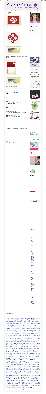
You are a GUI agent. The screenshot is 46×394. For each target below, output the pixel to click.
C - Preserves (30, 331)
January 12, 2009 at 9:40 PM (14, 115)
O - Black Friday (13, 348)
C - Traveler (16, 335)
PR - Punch (11, 378)
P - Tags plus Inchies (28, 366)
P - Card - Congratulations (12, 360)
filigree (21, 343)
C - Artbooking (26, 320)
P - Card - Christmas (33, 359)
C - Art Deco (13, 320)
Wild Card (24, 387)
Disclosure (31, 10)
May (31, 232)
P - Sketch (12, 366)
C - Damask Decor (28, 323)
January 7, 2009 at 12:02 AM (14, 92)
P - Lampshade (33, 364)
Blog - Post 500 (10, 319)
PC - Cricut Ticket (10, 369)
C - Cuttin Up (24, 323)
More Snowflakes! (32, 249)
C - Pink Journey (14, 331)
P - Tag (24, 366)
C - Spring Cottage (28, 333)
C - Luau (10, 328)
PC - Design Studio (36, 369)
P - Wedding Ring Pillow (23, 367)
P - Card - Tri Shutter (24, 362)
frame (24, 343)
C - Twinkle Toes (20, 335)
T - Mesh (23, 385)
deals (26, 340)
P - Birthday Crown (25, 358)
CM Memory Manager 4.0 (25, 339)
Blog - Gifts (7, 319)
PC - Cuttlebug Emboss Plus (31, 369)
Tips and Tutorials (24, 10)
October (32, 226)
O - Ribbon (11, 355)
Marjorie (9, 111)
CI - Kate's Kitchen (11, 338)
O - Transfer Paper (31, 356)
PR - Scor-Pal (36, 378)
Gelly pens (30, 343)
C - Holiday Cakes (37, 326)
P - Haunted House (18, 364)
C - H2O (10, 326)
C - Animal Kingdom (9, 320)
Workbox (27, 387)
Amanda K (9, 115)
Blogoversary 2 (28, 319)
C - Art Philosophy (22, 320)
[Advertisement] (17, 135)
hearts (39, 345)
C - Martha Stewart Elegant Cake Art (35, 328)
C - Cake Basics (36, 321)
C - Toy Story (13, 335)
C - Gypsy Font (32, 325)
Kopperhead (9, 92)
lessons (30, 346)
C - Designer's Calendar (33, 323)
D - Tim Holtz (22, 340)
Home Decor (16, 346)
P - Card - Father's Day (30, 360)
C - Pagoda (17, 330)
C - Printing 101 (34, 331)
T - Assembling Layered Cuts (28, 382)
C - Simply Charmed (27, 332)
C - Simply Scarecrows (32, 332)
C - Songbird (18, 333)
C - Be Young (14, 321)
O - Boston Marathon (24, 348)
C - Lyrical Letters (14, 328)
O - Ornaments (23, 354)
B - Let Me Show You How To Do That (18, 318)
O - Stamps (12, 356)
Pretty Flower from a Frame (32, 238)
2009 (31, 222)
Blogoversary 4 (37, 319)
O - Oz (27, 354)
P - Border (29, 358)
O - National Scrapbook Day (26, 353)
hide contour (8, 346)
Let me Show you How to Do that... (36, 346)
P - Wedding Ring (18, 367)
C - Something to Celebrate (13, 333)
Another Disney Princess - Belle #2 (32, 301)
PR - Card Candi (19, 372)
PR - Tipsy (28, 380)
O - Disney (21, 350)
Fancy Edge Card (32, 303)
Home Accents (12, 346)
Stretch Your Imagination (16, 382)
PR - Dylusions (7, 374)
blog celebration (14, 319)
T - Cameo (32, 382)
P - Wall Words (10, 367)
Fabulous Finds (12, 343)
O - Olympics (9, 354)
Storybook (11, 382)
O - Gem (33, 351)
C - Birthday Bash (24, 321)
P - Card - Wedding (35, 362)
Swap (20, 382)
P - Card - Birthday (26, 359)
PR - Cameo (14, 372)
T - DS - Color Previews (29, 383)
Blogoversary (24, 319)
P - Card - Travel (19, 362)
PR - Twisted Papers (36, 380)
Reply (8, 94)
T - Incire (16, 385)
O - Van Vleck (37, 356)
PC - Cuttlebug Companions (25, 369)
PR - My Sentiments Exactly (10, 377)
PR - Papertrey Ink (26, 377)
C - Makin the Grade (19, 328)
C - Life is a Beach (32, 327)
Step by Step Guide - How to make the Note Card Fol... (32, 288)
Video (9, 387)
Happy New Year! (32, 305)
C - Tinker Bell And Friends (9, 335)
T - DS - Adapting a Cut (10, 383)
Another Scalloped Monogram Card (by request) (32, 276)
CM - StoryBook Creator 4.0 (31, 338)
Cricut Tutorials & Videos (14, 10)
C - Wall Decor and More (30, 335)
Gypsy (29, 344)
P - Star (18, 366)
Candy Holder (32, 257)
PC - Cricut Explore (16, 368)
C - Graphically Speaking (27, 325)
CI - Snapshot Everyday (20, 338)
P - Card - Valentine (29, 362)
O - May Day (14, 353)
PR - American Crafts (17, 371)
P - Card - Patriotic (17, 361)
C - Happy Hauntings (29, 326)
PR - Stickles (20, 379)
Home (6, 10)
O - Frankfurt (20, 351)
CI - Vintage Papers (25, 338)
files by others (18, 343)
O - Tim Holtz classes (26, 356)
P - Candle (37, 358)
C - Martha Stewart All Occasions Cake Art (26, 328)
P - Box (35, 358)
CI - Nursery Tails (16, 338)
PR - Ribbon (21, 378)
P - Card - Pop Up (22, 361)
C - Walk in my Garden (25, 335)
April (31, 233)
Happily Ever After (36, 345)
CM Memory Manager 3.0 (20, 339)
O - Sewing (26, 355)
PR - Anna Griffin (23, 371)
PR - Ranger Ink (17, 378)
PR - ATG (30, 371)
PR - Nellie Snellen (16, 377)
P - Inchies (27, 364)
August (32, 229)
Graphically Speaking (14, 344)
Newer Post (7, 141)
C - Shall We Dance (23, 332)
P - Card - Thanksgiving (14, 362)
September (32, 227)
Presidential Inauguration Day (32, 263)
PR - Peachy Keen (32, 377)
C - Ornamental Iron (13, 330)
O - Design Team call (17, 350)
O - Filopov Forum (35, 350)
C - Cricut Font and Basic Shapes (9, 323)
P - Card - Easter (21, 360)
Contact (38, 10)
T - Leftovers (19, 385)
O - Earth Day (24, 350)
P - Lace (30, 364)
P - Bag (18, 358)
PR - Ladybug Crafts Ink (34, 375)
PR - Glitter (37, 374)
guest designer (25, 344)
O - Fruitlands (23, 351)
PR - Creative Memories (36, 373)
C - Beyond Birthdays (19, 321)
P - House (25, 364)
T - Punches (38, 385)
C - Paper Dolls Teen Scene (30, 330)
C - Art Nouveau (17, 320)
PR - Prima (36, 377)
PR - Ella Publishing (20, 374)
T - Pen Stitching (26, 385)
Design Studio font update (30, 340)
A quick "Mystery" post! (32, 253)
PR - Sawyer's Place (28, 378)
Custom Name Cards (32, 293)
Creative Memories (31, 339)
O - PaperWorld (33, 354)
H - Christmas (38, 344)
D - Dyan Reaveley (10, 340)
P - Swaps (20, 366)
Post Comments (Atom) (12, 142)
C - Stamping (32, 333)
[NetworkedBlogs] (35, 200)
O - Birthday (9, 348)
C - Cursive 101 (20, 323)
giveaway (7, 344)
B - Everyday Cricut (12, 318)
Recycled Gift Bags (32, 281)
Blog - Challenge (37, 318)
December (32, 223)
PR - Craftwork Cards (19, 373)
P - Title (37, 366)
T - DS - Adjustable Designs (17, 383)
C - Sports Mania (24, 333)
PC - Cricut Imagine (27, 368)
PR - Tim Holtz (23, 380)
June (31, 231)
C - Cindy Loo (24, 322)
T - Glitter (11, 385)
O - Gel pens (29, 351)
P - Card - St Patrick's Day (27, 361)
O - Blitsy (16, 348)
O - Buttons (38, 348)
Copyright (28, 10)
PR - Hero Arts (10, 375)
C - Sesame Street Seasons (17, 332)
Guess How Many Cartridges (20, 344)
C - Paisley (20, 330)
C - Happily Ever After (19, 326)
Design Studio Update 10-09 (25, 341)
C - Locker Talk (36, 327)
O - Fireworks (8, 351)
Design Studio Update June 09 (32, 341)
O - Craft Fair (7, 350)
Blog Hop (21, 319)
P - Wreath (35, 367)
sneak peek (7, 382)
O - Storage (15, 356)
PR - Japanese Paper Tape (15, 375)
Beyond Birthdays (25, 318)
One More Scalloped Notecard (32, 273)
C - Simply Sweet (35, 332)
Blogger (26, 389)
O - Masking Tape (10, 353)
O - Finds (39, 350)
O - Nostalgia (36, 353)
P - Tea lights (32, 366)
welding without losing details (19, 387)
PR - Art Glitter (27, 371)
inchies (19, 346)
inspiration (22, 346)
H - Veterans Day (28, 345)
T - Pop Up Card (30, 385)
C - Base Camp (11, 321)
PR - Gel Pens (28, 374)
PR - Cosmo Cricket (14, 373)
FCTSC (15, 343)
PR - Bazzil (37, 371)
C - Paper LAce (35, 330)
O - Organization (14, 354)
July (31, 230)
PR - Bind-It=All (10, 372)
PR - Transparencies (31, 380)
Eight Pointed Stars (32, 246)
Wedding (12, 387)
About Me (9, 10)
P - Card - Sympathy (36, 361)
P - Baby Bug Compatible (13, 358)
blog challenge (18, 319)
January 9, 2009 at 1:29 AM (13, 111)
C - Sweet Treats (14, 334)
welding (15, 387)
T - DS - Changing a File (24, 383)
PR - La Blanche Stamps (28, 375)
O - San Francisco (19, 355)
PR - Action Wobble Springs (8, 371)
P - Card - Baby (21, 359)
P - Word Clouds (32, 367)
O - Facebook (27, 350)
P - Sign (9, 366)
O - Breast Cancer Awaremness (29, 348)
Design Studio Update (14, 341)
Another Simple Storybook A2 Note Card (32, 297)
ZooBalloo (30, 387)
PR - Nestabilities (20, 377)
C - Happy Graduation (24, 326)
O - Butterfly (34, 348)
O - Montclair (17, 353)
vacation (7, 387)
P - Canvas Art (12, 359)
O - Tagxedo (18, 356)
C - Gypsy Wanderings (37, 325)
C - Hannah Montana (14, 326)
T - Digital (38, 382)
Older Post (26, 141)
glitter (10, 344)
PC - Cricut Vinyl (14, 369)
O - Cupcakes (10, 350)
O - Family (30, 350)
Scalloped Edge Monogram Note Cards (32, 279)
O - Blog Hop (19, 348)
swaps (23, 382)
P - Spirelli (15, 366)
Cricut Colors (36, 339)
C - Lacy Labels (27, 327)
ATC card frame (32, 283)
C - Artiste (29, 320)
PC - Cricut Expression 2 (22, 368)
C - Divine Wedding (38, 323)
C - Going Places (21, 325)
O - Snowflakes (35, 355)
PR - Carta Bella (23, 372)
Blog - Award (29, 318)
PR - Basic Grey (33, 371)
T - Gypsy (14, 385)
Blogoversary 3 (32, 319)
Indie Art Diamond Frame (32, 251)
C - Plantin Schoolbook (20, 331)
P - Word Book (28, 367)
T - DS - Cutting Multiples (35, 383)
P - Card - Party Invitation (12, 361)
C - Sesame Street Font (12, 332)
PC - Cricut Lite (32, 368)
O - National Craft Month (21, 353)
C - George (12, 325)
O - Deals (14, 350)
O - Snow (32, 355)
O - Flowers (15, 351)
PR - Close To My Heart (35, 372)
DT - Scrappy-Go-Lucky (21, 342)
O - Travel (34, 356)
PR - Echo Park (12, 374)
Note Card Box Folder (32, 290)
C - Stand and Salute (36, 333)
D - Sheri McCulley (15, 340)
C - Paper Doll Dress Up (24, 330)
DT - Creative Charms (14, 342)
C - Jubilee (12, 327)
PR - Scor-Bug (32, 378)
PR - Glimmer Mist (33, 374)
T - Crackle (35, 382)
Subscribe (35, 10)
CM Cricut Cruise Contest (14, 339)
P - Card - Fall (25, 360)
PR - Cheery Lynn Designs (28, 372)
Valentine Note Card (32, 294)
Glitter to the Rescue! (32, 299)
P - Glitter (15, 364)
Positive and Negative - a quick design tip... (32, 255)
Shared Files (19, 10)
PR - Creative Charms (27, 373)
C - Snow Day (9, 333)
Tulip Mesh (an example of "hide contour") (32, 240)
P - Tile (35, 366)
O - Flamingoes (12, 351)
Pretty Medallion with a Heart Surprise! (32, 244)
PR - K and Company (21, 375)
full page (27, 343)
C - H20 (8, 326)
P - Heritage (22, 364)
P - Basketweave (21, 358)
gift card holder (37, 343)
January (32, 236)
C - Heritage (33, 326)
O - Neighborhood (32, 353)
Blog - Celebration (33, 318)
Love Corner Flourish (32, 260)
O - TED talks (22, 356)
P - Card (15, 359)
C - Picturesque (10, 331)
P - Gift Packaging (11, 364)
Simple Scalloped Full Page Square (32, 265)
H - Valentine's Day (22, 345)
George (33, 343)
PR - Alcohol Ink (13, 371)
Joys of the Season (26, 346)
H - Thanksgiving (17, 345)
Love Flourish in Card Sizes (32, 267)
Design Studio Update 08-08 (19, 341)
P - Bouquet (32, 358)
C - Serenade (8, 332)
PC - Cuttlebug (19, 369)
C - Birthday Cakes (28, 321)
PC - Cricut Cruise (12, 368)
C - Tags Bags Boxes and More (23, 334)
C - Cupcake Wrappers (15, 323)
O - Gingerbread (36, 351)
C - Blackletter (32, 321)
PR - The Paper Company (14, 380)
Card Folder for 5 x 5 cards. (32, 285)
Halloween (31, 345)
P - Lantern (37, 364)
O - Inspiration (10, 352)
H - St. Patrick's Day (12, 345)
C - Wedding (34, 335)
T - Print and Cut (34, 385)
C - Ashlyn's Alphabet (34, 320)
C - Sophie (20, 333)
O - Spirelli (9, 356)
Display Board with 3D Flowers (32, 259)
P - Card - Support (32, 361)
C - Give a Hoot (17, 325)
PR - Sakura (24, 378)
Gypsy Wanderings (33, 344)
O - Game (27, 351)
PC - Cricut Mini (36, 368)
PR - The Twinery (19, 380)
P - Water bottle (14, 367)
